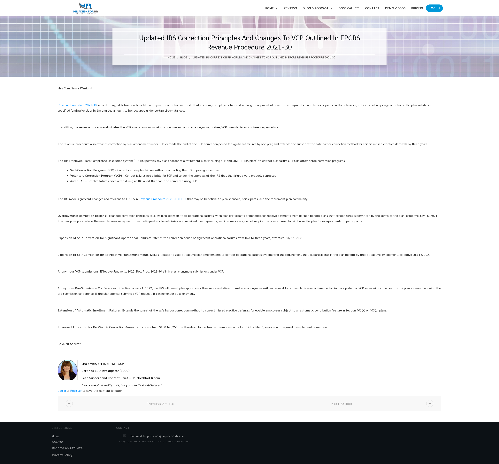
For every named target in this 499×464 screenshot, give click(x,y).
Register (76, 390)
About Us (57, 441)
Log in (62, 390)
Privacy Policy (62, 455)
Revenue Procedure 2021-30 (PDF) (162, 199)
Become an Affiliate (67, 447)
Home (55, 436)
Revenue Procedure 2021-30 (77, 105)
